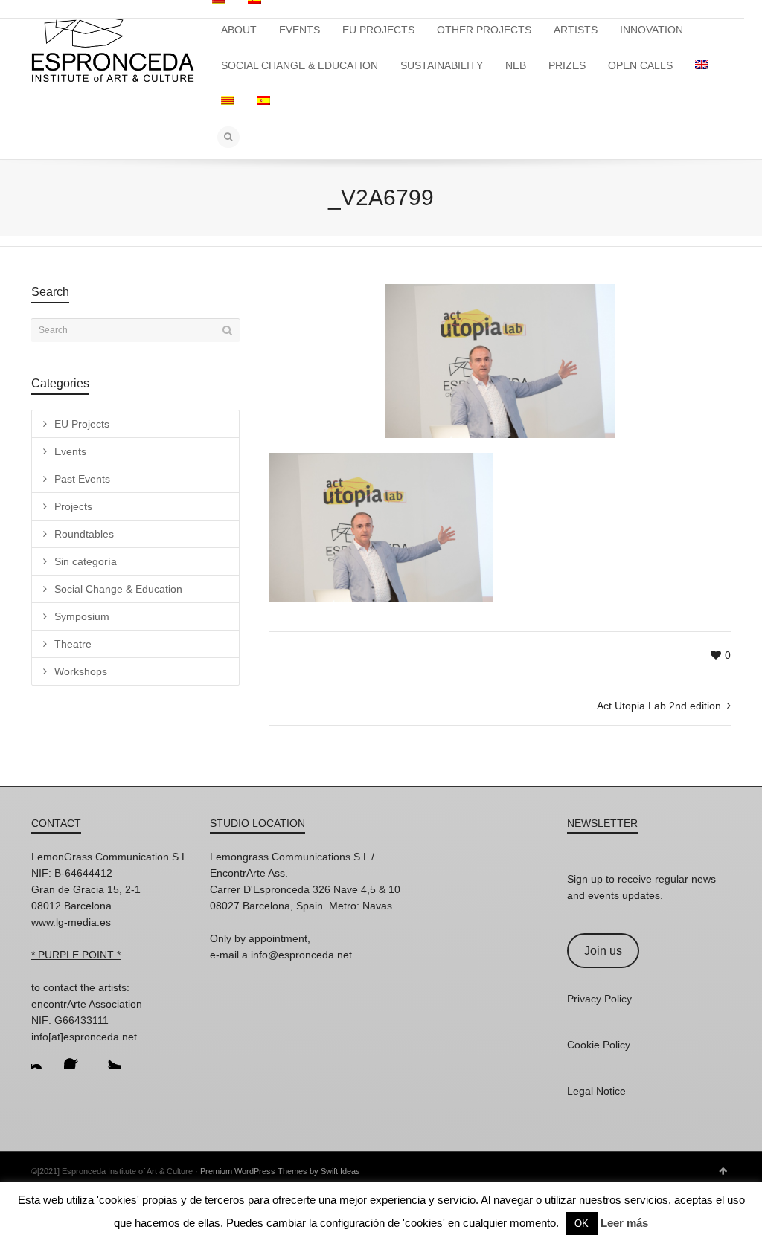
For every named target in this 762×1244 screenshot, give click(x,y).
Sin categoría (85, 561)
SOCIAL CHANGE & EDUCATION (299, 65)
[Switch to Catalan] (227, 101)
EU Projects (81, 424)
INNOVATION (651, 30)
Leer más (624, 1222)
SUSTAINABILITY (441, 65)
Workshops (80, 671)
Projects (73, 506)
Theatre (73, 644)
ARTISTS (576, 30)
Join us (603, 950)
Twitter (109, 1057)
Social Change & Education (118, 589)
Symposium (81, 616)
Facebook (76, 1057)
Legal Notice (596, 1091)
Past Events (82, 479)
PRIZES (567, 65)
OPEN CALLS (640, 65)
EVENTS (299, 30)
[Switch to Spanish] (263, 101)
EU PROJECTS (378, 30)
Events (70, 451)
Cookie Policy (598, 1045)
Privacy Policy (599, 999)
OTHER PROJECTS (484, 30)
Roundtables (84, 534)
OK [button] (581, 1223)
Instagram (43, 1057)
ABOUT (239, 30)
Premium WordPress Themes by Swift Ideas (280, 1171)
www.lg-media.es (71, 922)
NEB (515, 65)
